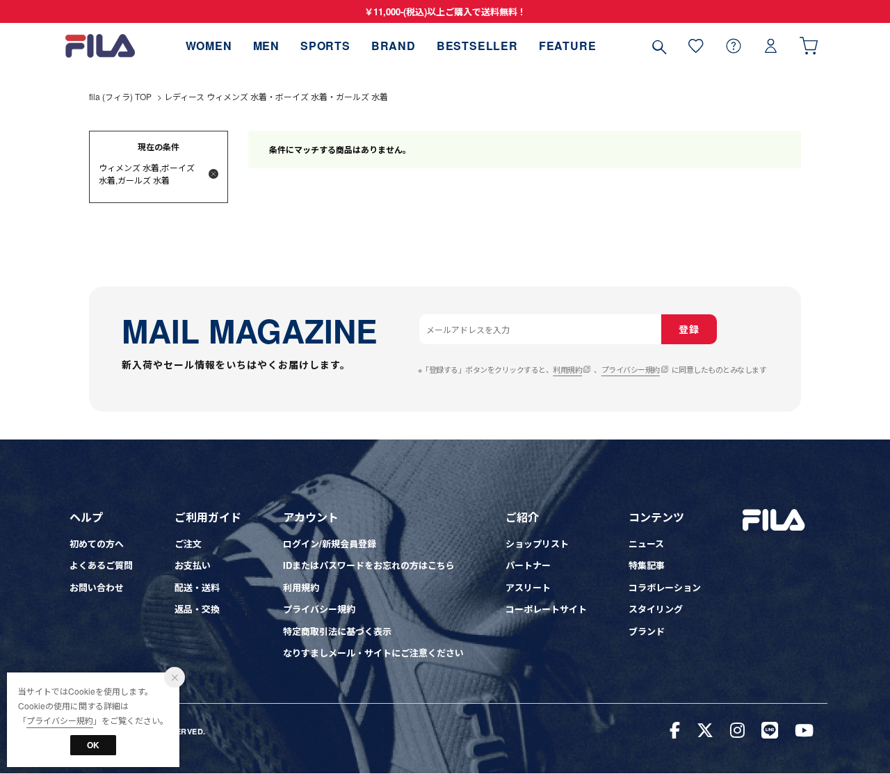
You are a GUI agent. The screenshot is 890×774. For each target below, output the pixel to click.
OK (93, 745)
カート (808, 45)
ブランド (647, 631)
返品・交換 (197, 608)
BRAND (393, 46)
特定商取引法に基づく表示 (337, 631)
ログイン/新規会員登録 (329, 543)
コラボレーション (665, 587)
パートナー (528, 565)
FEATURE (568, 46)
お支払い (193, 565)
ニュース (646, 543)
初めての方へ (97, 543)
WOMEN (209, 46)
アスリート (528, 587)
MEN (266, 46)
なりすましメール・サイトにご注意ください (373, 652)
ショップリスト (537, 543)
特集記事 (647, 565)
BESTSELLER (477, 46)
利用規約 (567, 369)
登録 (689, 329)
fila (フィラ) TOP (120, 96)
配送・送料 (197, 587)
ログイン (771, 45)
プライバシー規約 (630, 369)
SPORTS (325, 46)
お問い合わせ (97, 587)
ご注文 (188, 543)
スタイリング (656, 608)
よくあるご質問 (101, 565)
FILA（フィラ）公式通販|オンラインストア (100, 45)
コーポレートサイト (546, 608)
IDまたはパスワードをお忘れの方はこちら (369, 565)
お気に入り (696, 45)
